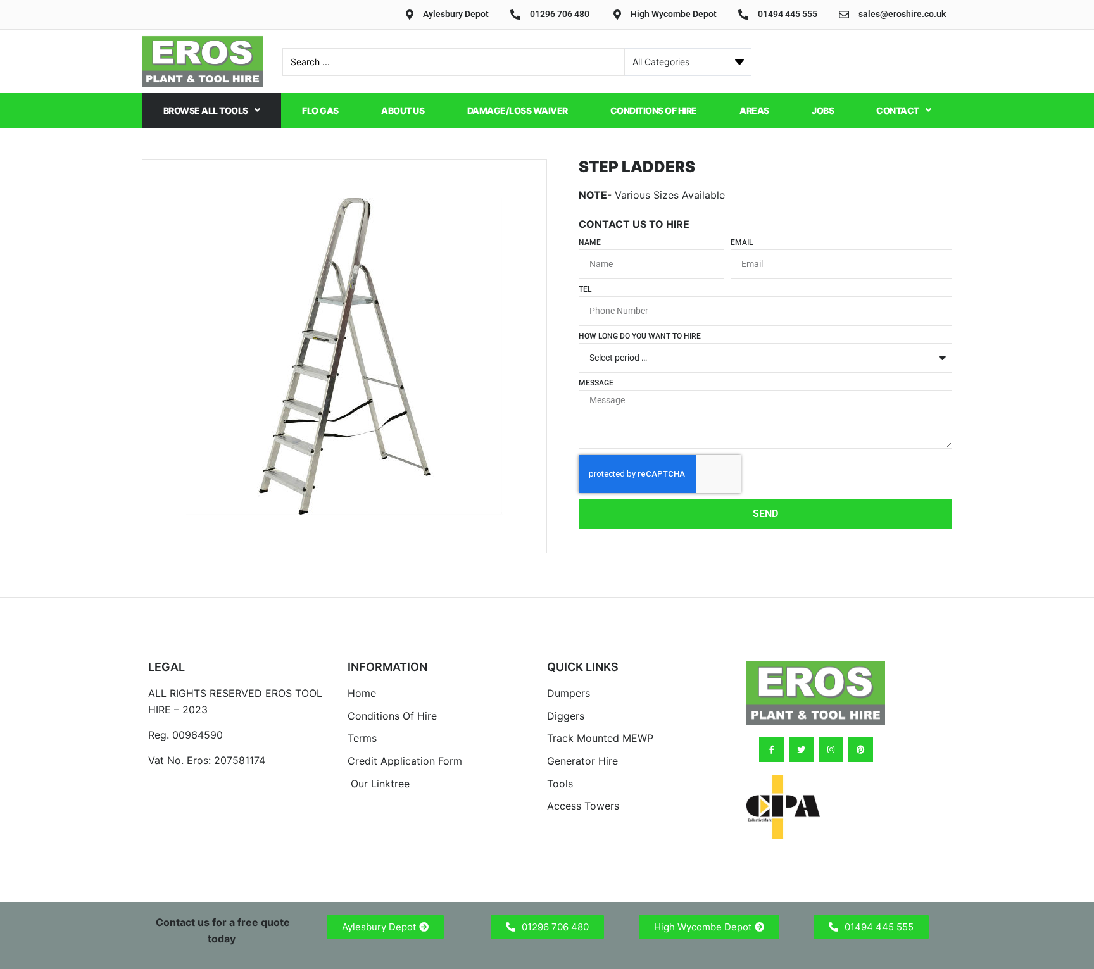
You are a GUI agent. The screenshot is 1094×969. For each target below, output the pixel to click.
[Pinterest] (860, 749)
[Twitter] (801, 749)
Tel (585, 289)
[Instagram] (831, 749)
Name (590, 243)
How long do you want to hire (640, 336)
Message (596, 383)
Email (742, 243)
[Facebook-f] (771, 749)
